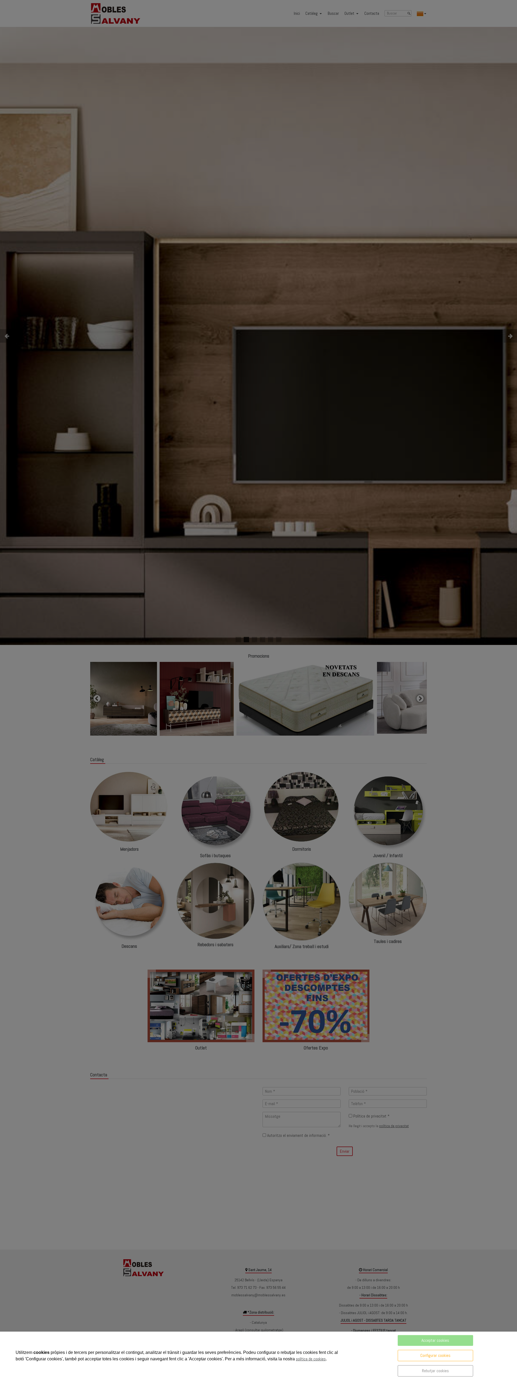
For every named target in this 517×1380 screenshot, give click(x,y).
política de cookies (311, 1359)
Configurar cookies (435, 1355)
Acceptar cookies (435, 1340)
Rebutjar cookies (435, 1371)
